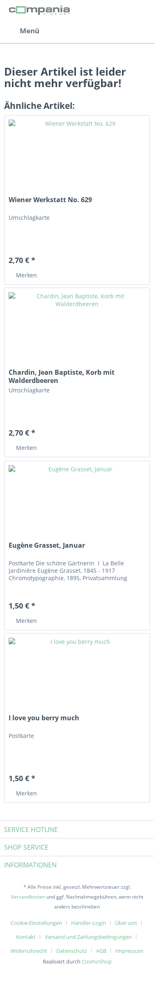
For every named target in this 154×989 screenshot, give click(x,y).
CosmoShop (97, 961)
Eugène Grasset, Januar (47, 545)
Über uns (126, 923)
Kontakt (26, 937)
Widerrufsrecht (29, 950)
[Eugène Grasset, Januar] (77, 502)
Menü (29, 30)
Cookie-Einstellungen (36, 923)
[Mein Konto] (121, 31)
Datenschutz (71, 950)
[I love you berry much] (77, 675)
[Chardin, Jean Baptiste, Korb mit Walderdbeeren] (77, 329)
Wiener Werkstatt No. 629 (50, 200)
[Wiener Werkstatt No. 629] (77, 157)
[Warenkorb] (141, 31)
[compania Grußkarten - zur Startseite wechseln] (40, 11)
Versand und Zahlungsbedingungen (88, 937)
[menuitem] (22, 31)
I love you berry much (44, 718)
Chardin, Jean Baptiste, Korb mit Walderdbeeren (62, 376)
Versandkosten (28, 896)
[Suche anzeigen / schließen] (80, 31)
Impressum (129, 950)
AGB (101, 950)
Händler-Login (88, 923)
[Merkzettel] (100, 31)
